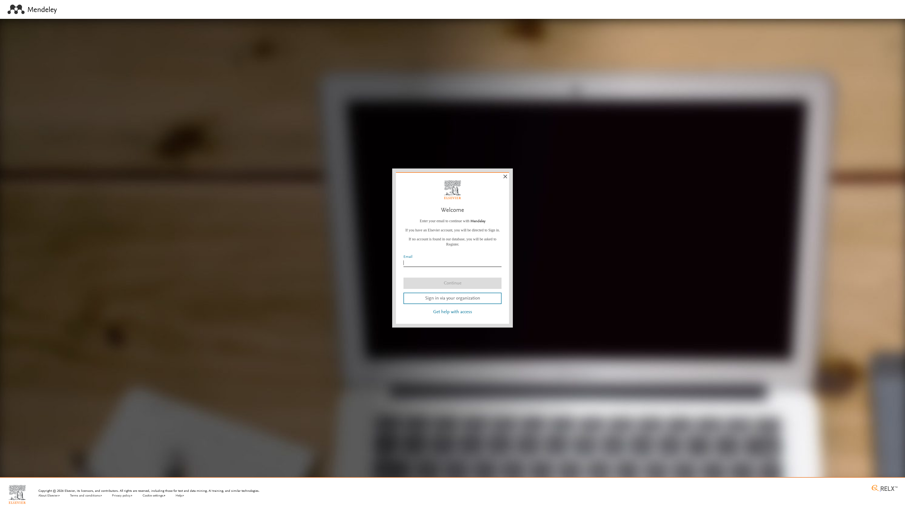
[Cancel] (505, 176)
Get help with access (452, 312)
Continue (452, 283)
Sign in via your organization (452, 298)
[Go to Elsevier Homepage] (17, 492)
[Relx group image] (884, 488)
